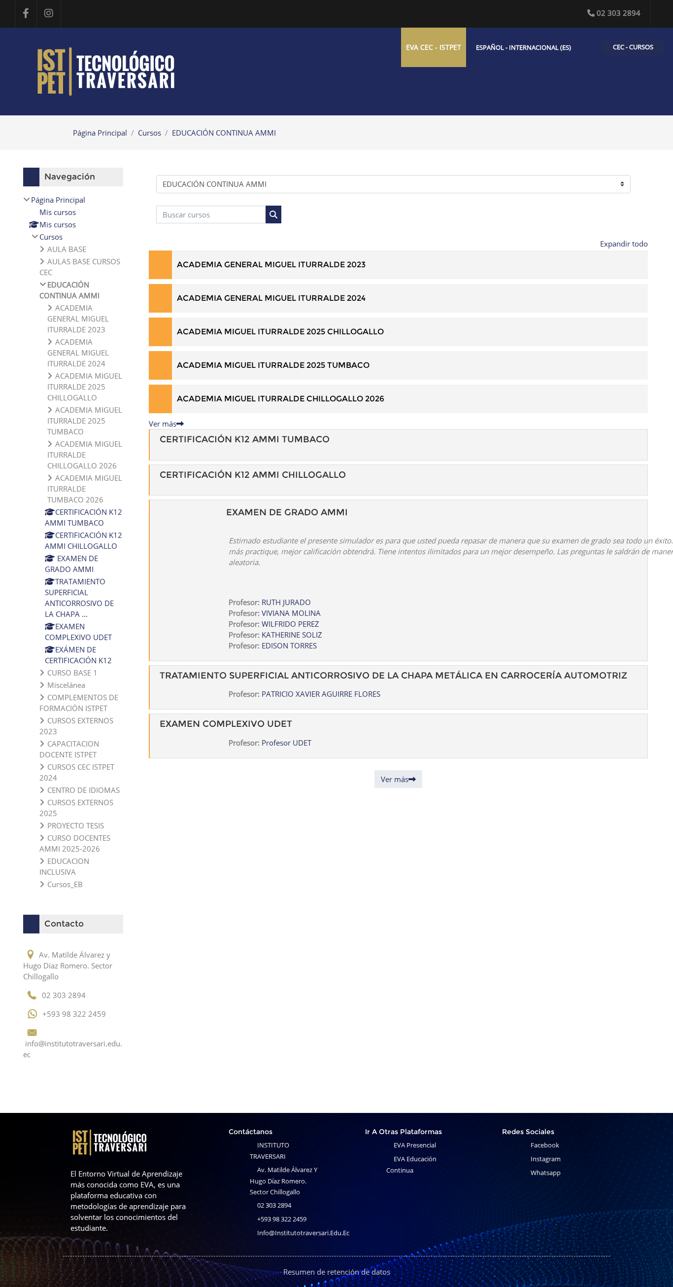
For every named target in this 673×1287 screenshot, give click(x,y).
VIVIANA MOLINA (291, 613)
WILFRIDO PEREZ (290, 624)
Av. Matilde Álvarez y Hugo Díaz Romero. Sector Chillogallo (283, 1180)
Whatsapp (546, 1172)
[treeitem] (73, 542)
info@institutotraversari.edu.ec (303, 1232)
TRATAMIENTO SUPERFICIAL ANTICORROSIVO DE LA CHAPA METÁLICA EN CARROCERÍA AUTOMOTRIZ (393, 675)
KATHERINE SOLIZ (292, 635)
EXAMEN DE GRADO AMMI (287, 512)
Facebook (545, 1145)
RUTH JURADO (286, 602)
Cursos (149, 133)
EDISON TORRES (289, 645)
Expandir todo (624, 244)
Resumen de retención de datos (336, 1272)
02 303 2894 (618, 13)
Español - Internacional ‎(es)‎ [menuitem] (523, 47)
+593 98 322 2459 (281, 1219)
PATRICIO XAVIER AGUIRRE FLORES (321, 694)
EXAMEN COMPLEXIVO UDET (226, 723)
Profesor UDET (286, 743)
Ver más (162, 424)
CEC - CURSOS (633, 46)
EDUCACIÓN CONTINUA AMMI (224, 133)
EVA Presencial (415, 1145)
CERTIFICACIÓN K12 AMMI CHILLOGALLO (253, 474)
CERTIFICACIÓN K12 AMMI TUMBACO (245, 439)
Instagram (546, 1158)
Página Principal (100, 133)
